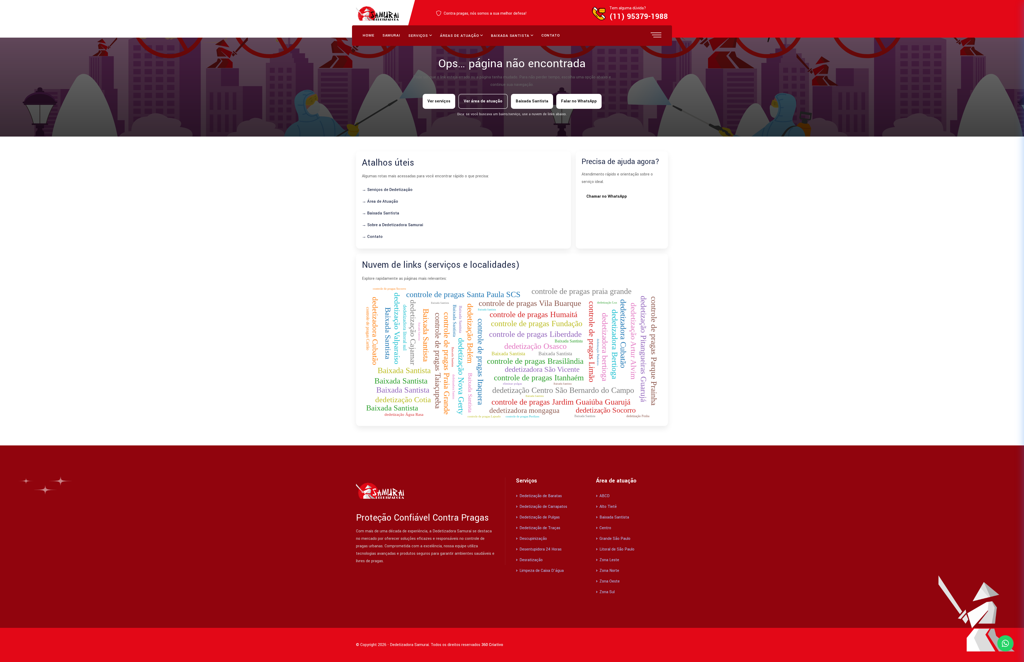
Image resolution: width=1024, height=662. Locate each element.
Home (368, 35)
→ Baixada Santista (380, 213)
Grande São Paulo (614, 538)
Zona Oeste (609, 581)
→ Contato (372, 237)
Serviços (418, 35)
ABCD (604, 496)
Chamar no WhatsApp (606, 196)
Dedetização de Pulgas (539, 517)
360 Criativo (492, 645)
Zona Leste (608, 560)
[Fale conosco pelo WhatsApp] (1005, 643)
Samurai (391, 35)
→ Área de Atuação (380, 201)
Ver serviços (438, 101)
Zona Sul (606, 592)
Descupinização (532, 538)
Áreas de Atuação (459, 35)
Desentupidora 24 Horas (540, 549)
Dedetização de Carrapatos (542, 506)
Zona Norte (608, 570)
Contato (550, 35)
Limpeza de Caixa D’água (541, 570)
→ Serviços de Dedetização (387, 190)
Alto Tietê (607, 506)
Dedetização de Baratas (540, 496)
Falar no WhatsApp (579, 101)
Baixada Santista (510, 35)
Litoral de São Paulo (616, 549)
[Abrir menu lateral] (656, 35)
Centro (604, 528)
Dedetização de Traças (539, 528)
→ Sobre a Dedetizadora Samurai (392, 225)
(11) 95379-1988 (638, 16)
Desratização (530, 560)
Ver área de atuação (483, 101)
